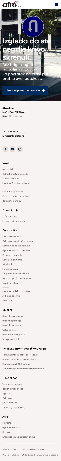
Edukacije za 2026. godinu (16, 364)
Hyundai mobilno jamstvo (16, 291)
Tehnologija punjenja (13, 407)
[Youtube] (12, 149)
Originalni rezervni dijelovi (15, 274)
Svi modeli (7, 169)
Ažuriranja (7, 264)
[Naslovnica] (13, 4)
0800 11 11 (7, 301)
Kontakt (6, 432)
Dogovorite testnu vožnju (15, 196)
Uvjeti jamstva (10, 283)
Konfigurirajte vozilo (13, 191)
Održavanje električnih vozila (17, 241)
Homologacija (10, 269)
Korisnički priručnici (12, 260)
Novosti (6, 423)
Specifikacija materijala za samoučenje (23, 369)
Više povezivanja (11, 339)
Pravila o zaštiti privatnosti (32, 449)
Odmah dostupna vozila (15, 174)
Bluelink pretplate (11, 325)
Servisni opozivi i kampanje (16, 278)
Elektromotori (9, 403)
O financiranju (9, 216)
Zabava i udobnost (12, 389)
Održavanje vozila (11, 237)
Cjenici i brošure (10, 179)
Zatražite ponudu (11, 201)
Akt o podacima (11, 296)
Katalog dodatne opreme (16, 246)
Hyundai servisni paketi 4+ (16, 250)
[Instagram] (20, 149)
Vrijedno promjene (12, 384)
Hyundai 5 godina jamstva (16, 183)
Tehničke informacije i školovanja (20, 355)
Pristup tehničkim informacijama (19, 359)
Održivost (7, 398)
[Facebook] (5, 149)
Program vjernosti (12, 255)
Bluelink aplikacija (11, 321)
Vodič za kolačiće (10, 455)
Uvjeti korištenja (9, 449)
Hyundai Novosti (11, 427)
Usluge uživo (9, 330)
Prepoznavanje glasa (13, 335)
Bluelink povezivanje (13, 316)
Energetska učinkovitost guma (18, 437)
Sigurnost (7, 393)
